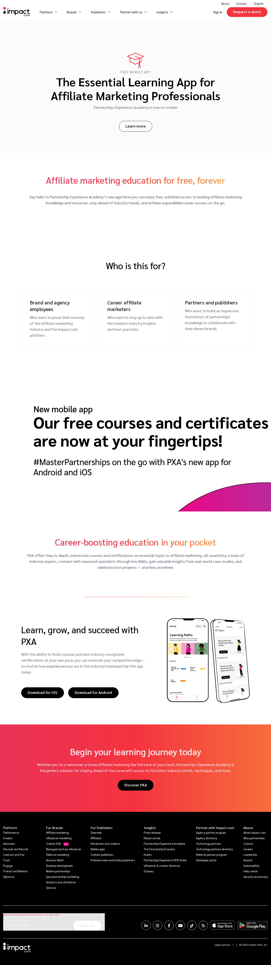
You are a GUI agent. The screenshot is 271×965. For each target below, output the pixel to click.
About (248, 828)
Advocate (9, 843)
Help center (250, 871)
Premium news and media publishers (113, 860)
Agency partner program (211, 832)
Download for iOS (42, 692)
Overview (96, 832)
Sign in (217, 12)
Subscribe (87, 925)
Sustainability (251, 865)
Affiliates (96, 838)
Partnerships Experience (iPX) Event (165, 860)
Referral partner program (211, 854)
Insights (150, 828)
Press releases (152, 832)
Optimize (8, 876)
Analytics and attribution (61, 882)
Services (51, 887)
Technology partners (208, 843)
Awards (247, 860)
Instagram (157, 925)
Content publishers (102, 854)
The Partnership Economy (159, 849)
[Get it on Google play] (252, 925)
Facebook (169, 925)
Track (6, 860)
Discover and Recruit (15, 849)
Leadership (250, 854)
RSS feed (203, 925)
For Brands (54, 828)
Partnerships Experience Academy (164, 843)
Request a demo (247, 11)
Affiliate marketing (57, 832)
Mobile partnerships (58, 871)
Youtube (180, 925)
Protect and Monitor (15, 871)
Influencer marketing (59, 838)
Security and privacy (255, 876)
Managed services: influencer (63, 849)
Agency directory (206, 838)
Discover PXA (135, 784)
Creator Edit (53, 843)
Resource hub (152, 838)
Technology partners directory (214, 849)
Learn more (136, 125)
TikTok (191, 925)
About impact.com (254, 832)
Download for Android (93, 692)
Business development (59, 865)
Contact (241, 3)
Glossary (149, 871)
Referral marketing (57, 854)
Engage (7, 865)
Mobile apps (98, 849)
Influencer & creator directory (162, 865)
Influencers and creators (105, 843)
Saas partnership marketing (62, 876)
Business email (17, 925)
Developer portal (206, 860)
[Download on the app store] (222, 925)
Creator (7, 838)
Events (148, 854)
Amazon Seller (55, 860)
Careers (248, 849)
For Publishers (101, 828)
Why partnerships (253, 838)
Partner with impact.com (215, 828)
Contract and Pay (13, 854)
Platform (10, 828)
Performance (11, 832)
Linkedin (146, 925)
